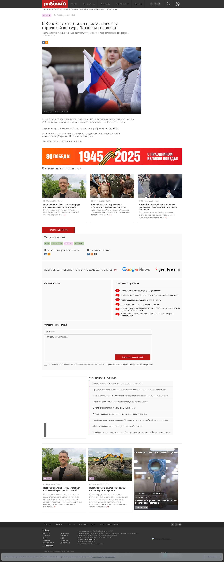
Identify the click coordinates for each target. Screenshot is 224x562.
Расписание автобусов (109, 524)
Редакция (48, 524)
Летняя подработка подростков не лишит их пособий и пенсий (120, 414)
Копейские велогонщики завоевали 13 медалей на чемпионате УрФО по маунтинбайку (131, 420)
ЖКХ (62, 538)
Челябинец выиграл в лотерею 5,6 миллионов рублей (141, 300)
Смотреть (155, 493)
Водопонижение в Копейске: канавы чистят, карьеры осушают (107, 489)
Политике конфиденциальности (104, 557)
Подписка (83, 524)
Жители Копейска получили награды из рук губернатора (117, 426)
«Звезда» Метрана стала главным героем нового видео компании (156, 501)
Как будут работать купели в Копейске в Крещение (140, 304)
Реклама (138, 4)
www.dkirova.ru (49, 136)
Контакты (60, 524)
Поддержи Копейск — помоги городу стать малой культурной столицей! (61, 205)
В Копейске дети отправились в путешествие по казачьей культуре (108, 205)
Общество (46, 533)
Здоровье (46, 540)
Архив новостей (122, 4)
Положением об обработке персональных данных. (130, 364)
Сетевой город (89, 4)
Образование (65, 540)
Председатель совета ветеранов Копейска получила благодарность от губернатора (129, 390)
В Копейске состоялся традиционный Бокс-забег (114, 408)
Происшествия (48, 543)
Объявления (105, 4)
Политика (64, 536)
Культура (46, 536)
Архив (93, 524)
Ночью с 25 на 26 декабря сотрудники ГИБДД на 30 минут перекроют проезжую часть (147, 314)
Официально (65, 543)
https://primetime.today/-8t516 (105, 128)
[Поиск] (169, 4)
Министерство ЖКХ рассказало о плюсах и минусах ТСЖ (118, 383)
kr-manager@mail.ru (91, 539)
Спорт (45, 538)
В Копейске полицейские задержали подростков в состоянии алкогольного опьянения (158, 207)
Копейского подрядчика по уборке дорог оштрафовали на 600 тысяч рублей (150, 295)
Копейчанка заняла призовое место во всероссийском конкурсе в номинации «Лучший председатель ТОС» (150, 309)
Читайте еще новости (58, 230)
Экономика (64, 533)
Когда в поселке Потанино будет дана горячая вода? (141, 291)
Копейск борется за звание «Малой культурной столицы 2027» (120, 402)
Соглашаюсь (212, 557)
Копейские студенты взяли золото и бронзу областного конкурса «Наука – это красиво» (131, 432)
